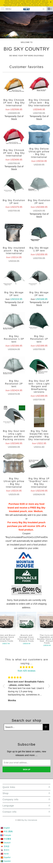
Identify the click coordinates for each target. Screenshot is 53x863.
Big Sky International (29, 820)
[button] (4, 686)
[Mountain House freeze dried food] (25, 567)
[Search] (43, 9)
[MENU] (1, 9)
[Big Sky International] (26, 9)
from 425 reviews (26, 670)
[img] (26, 667)
